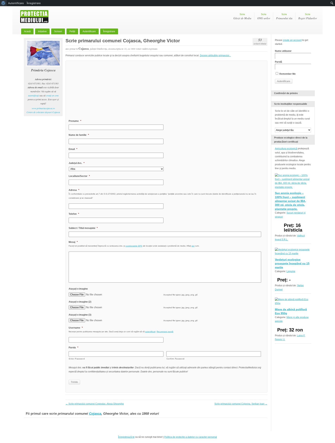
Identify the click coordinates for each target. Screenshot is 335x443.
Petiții (72, 31)
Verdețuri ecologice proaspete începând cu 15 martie (292, 263)
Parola (73, 347)
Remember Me (287, 74)
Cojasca (95, 413)
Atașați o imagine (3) (80, 314)
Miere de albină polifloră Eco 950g (291, 311)
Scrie (242, 16)
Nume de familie (79, 135)
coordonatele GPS (133, 246)
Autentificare (89, 31)
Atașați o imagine (78, 288)
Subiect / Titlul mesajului (83, 228)
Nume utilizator (283, 51)
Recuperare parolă (165, 332)
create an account (292, 40)
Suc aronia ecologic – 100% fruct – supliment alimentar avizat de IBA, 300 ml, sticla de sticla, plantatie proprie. (290, 200)
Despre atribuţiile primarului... (215, 55)
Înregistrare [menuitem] (34, 3)
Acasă (27, 31)
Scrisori (58, 31)
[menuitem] (3, 3)
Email (73, 149)
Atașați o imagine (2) (80, 301)
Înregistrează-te (126, 437)
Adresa (74, 190)
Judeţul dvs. (77, 163)
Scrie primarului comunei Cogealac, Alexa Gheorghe (95, 403)
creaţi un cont (52, 95)
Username (76, 327)
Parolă (278, 62)
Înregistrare (109, 31)
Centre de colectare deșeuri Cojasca (43, 112)
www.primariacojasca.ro (43, 108)
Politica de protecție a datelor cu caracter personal (190, 437)
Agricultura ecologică (286, 148)
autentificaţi (33, 95)
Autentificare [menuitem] (16, 3)
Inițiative (42, 31)
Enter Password (77, 359)
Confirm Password (176, 359)
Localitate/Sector (79, 176)
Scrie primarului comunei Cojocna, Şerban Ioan (240, 403)
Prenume (75, 121)
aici (193, 246)
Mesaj (73, 242)
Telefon (74, 214)
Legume (291, 271)
